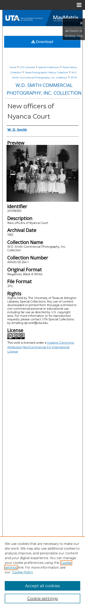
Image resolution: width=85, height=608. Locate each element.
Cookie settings (42, 598)
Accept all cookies (42, 585)
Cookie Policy (22, 572)
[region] (42, 572)
